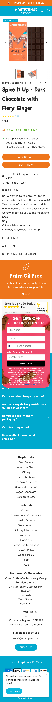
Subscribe (26, 647)
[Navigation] (3, 11)
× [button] (46, 674)
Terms (39, 384)
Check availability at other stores (25, 147)
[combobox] (10, 346)
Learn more (14, 691)
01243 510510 (29, 612)
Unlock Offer (26, 364)
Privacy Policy (29, 384)
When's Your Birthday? (19, 352)
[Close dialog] (47, 317)
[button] (6, 42)
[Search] (42, 11)
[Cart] (48, 11)
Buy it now (26, 164)
